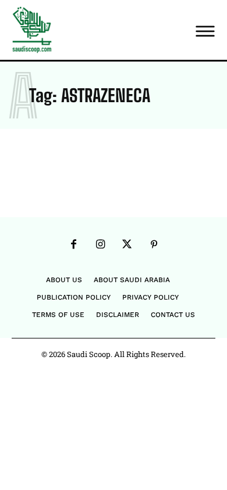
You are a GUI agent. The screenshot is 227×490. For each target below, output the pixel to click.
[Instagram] (100, 245)
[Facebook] (73, 245)
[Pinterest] (153, 245)
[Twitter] (126, 245)
